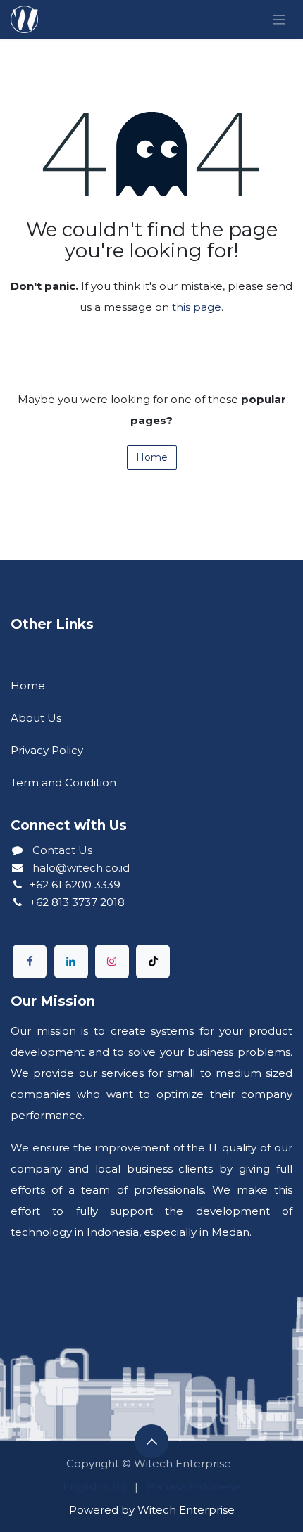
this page (196, 307)
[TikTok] (153, 961)
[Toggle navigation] (279, 19)
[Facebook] (30, 961)
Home (152, 457)
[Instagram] (112, 961)
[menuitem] (94, 1487)
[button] (151, 1441)
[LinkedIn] (71, 961)
